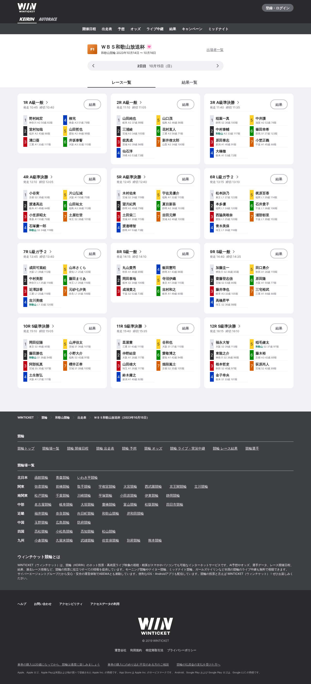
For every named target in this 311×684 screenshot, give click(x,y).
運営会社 (120, 650)
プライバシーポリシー (181, 650)
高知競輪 (87, 531)
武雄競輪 (87, 540)
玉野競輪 (41, 522)
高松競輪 (41, 531)
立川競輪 (201, 486)
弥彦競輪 (41, 486)
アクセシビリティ (71, 604)
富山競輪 (130, 504)
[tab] (190, 82)
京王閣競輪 (178, 486)
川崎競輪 (84, 495)
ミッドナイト (218, 29)
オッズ (135, 29)
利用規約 (136, 650)
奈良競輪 (62, 513)
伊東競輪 (151, 495)
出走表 (107, 29)
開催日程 (89, 29)
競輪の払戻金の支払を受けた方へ (198, 664)
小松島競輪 (64, 531)
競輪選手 (252, 448)
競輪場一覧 (50, 448)
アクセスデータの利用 (105, 604)
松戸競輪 (41, 495)
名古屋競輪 (43, 504)
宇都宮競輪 (107, 486)
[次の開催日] (218, 66)
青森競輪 (62, 477)
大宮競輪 (130, 486)
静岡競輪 (173, 495)
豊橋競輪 (109, 504)
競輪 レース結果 (225, 448)
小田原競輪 (128, 495)
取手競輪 (84, 486)
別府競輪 (133, 540)
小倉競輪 (41, 540)
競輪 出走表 (105, 448)
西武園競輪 (153, 486)
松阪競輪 (151, 504)
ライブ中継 (155, 29)
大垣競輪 (87, 504)
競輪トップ (26, 448)
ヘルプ (21, 604)
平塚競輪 (105, 495)
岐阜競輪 (66, 504)
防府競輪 (84, 522)
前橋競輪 (62, 486)
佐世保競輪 (110, 540)
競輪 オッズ (153, 448)
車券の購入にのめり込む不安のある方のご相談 (138, 664)
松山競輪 (109, 531)
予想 (121, 29)
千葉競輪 (62, 495)
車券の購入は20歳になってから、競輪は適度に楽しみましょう (58, 664)
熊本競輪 (155, 540)
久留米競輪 (64, 540)
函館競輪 (41, 477)
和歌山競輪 (110, 513)
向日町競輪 (85, 513)
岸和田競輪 (135, 513)
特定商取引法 (154, 650)
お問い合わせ (43, 604)
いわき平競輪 (87, 477)
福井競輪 (41, 513)
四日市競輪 (174, 504)
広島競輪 (62, 522)
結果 (172, 29)
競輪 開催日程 (77, 448)
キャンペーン (192, 29)
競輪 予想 (129, 448)
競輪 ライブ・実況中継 (187, 448)
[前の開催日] (93, 66)
